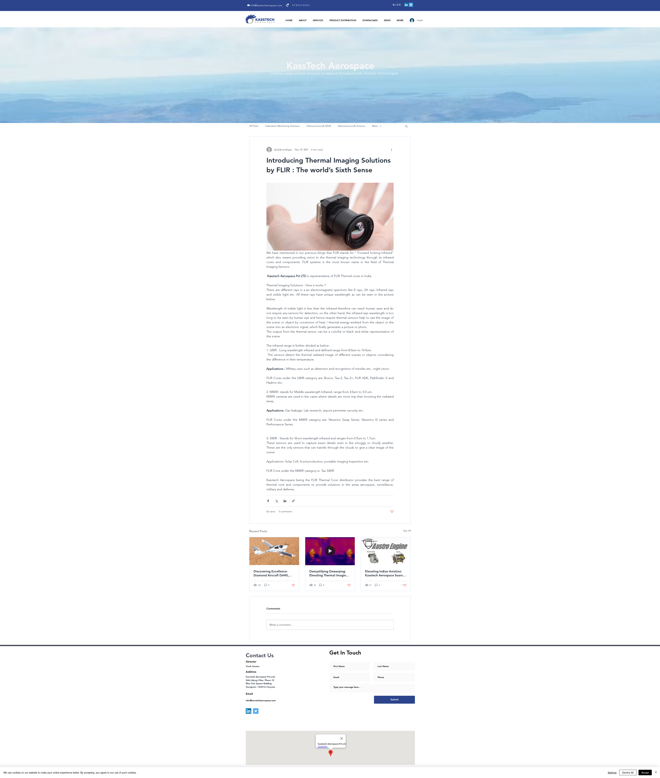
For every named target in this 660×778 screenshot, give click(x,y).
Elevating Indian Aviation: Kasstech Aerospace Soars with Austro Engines (384, 573)
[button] (406, 126)
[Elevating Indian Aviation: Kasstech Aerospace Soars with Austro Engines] (386, 551)
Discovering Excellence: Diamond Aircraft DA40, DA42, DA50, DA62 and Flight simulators (271, 573)
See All (407, 530)
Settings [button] (612, 772)
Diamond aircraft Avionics (351, 125)
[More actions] (391, 150)
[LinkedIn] (406, 5)
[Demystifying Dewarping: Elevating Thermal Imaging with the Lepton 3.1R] (330, 551)
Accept (645, 772)
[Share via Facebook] (268, 501)
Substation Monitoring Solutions (282, 125)
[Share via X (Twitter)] (276, 501)
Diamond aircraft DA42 (319, 125)
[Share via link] (293, 501)
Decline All (628, 772)
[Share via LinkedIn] (285, 501)
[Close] (656, 772)
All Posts (253, 125)
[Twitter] (411, 5)
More (375, 125)
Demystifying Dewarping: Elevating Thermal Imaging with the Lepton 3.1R (328, 573)
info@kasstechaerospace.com (266, 5)
